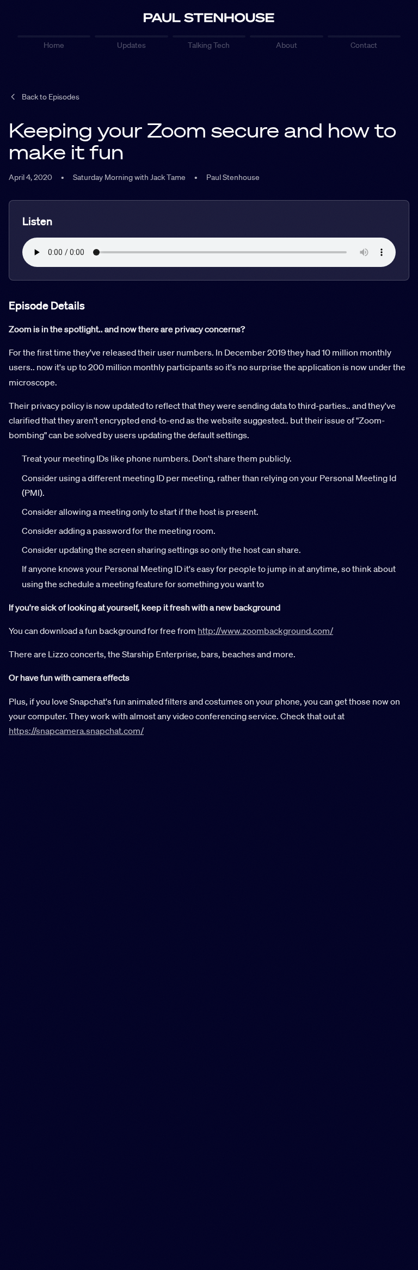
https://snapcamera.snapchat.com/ (76, 730)
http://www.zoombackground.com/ (265, 630)
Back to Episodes (50, 97)
